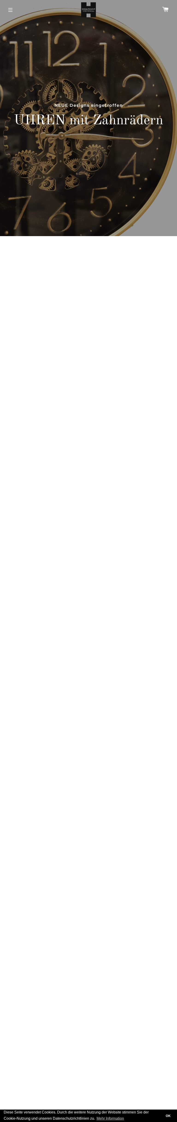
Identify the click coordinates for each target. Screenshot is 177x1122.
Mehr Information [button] (110, 1118)
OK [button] (168, 1116)
